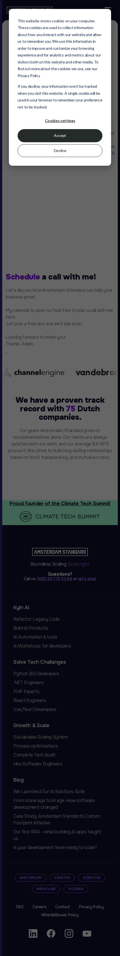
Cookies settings (60, 120)
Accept (60, 135)
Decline (60, 150)
